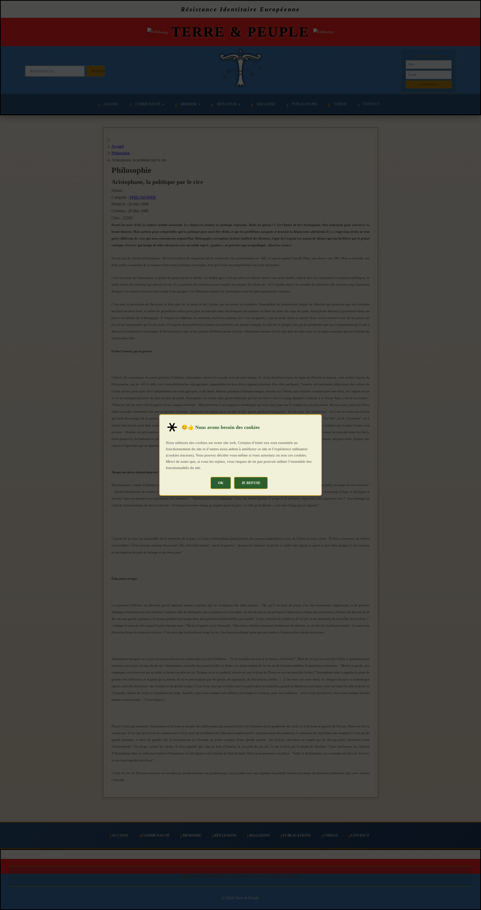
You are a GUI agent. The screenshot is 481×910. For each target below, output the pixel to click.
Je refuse (251, 483)
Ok (220, 483)
